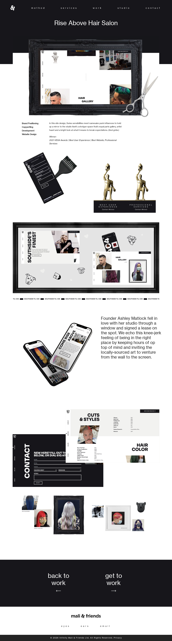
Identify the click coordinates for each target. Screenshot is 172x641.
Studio (124, 8)
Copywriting (27, 127)
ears (85, 626)
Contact (153, 8)
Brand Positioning (30, 123)
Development (28, 131)
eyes (65, 626)
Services (69, 8)
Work (97, 8)
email (105, 626)
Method (38, 8)
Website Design (29, 134)
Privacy (118, 638)
